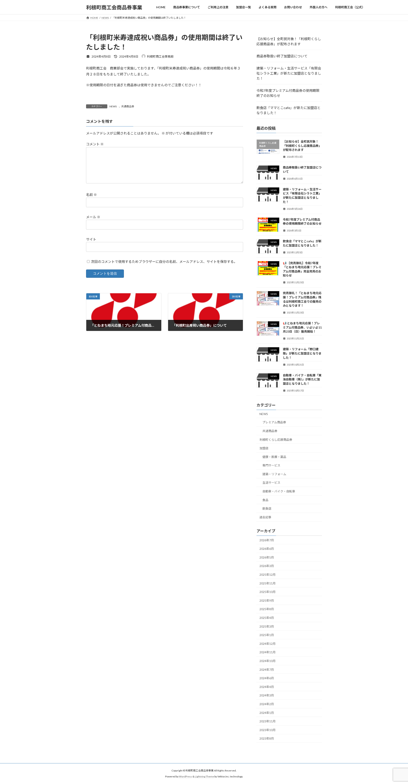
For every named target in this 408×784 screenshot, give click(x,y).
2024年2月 (266, 704)
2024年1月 (266, 713)
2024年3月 (266, 695)
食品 (265, 500)
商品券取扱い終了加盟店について (281, 56)
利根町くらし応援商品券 (275, 439)
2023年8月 (266, 738)
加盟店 (263, 448)
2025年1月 (266, 635)
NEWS (113, 106)
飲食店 (266, 508)
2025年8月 (266, 609)
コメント (95, 144)
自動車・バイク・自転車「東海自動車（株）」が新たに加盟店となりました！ (302, 379)
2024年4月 (266, 687)
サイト (91, 239)
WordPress (185, 776)
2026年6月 (266, 548)
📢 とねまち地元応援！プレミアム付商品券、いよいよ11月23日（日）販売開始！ (302, 327)
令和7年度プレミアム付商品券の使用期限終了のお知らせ (287, 93)
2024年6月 (266, 678)
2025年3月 (266, 626)
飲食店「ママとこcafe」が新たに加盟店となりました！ (288, 110)
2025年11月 (267, 583)
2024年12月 (267, 643)
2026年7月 (266, 540)
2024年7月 (266, 669)
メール (93, 217)
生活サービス (271, 483)
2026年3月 (266, 566)
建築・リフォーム (274, 474)
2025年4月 (266, 618)
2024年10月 (267, 661)
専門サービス (271, 465)
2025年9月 (266, 600)
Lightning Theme (204, 776)
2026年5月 (266, 557)
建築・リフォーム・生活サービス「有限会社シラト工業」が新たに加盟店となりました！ (288, 73)
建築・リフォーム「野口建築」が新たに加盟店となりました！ (302, 353)
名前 (91, 195)
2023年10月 (267, 730)
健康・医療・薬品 (274, 457)
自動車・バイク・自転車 (278, 491)
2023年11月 (267, 721)
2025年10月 (267, 592)
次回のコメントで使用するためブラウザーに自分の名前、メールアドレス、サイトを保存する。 (164, 261)
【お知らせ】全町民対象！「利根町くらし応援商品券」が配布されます (288, 41)
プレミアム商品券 (274, 422)
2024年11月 (267, 652)
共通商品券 (127, 106)
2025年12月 (267, 574)
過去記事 (265, 517)
